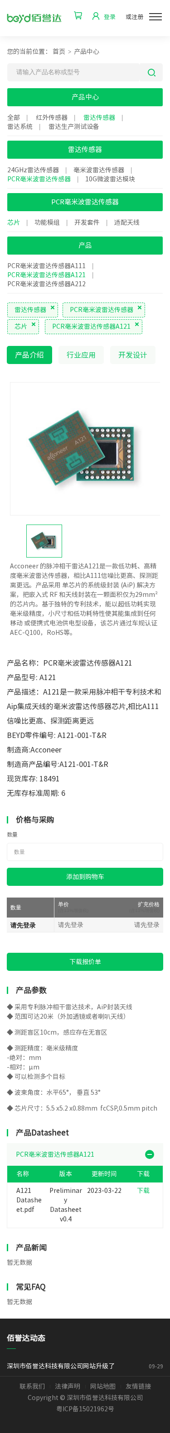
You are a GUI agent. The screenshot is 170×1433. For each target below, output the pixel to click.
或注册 (134, 17)
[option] (85, 448)
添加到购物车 (85, 877)
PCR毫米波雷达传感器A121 (46, 275)
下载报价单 (85, 962)
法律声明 (67, 1386)
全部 (13, 117)
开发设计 (132, 355)
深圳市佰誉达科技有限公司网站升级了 (62, 1366)
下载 (143, 1190)
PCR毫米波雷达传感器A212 (46, 284)
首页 (59, 51)
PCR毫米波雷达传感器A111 (46, 266)
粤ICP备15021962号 (85, 1409)
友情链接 (138, 1386)
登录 (110, 17)
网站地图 (103, 1386)
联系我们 (32, 1386)
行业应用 (81, 355)
